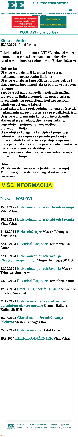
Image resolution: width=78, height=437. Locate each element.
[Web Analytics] (2, 435)
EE (5, 13)
